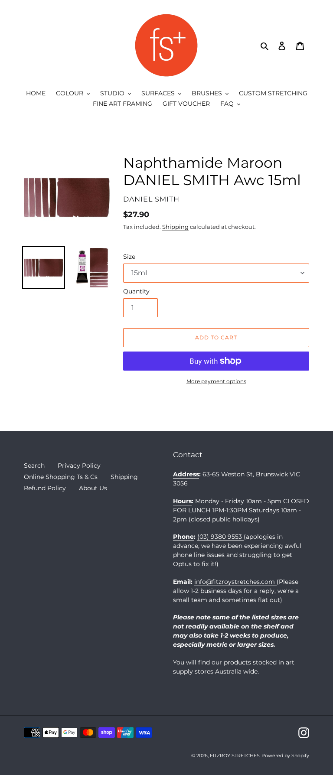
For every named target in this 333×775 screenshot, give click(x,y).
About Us (93, 488)
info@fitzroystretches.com (235, 582)
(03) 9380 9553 (220, 537)
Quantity (136, 291)
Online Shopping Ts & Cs (61, 477)
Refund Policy (45, 488)
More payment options (216, 381)
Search (34, 465)
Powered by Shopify (285, 755)
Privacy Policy (79, 465)
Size (129, 257)
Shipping (175, 226)
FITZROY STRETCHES (235, 755)
